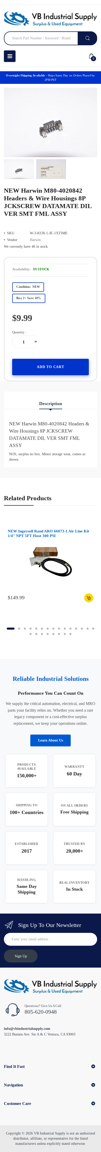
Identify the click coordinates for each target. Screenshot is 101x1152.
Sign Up (21, 956)
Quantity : (19, 332)
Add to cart (50, 367)
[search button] (87, 38)
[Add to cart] (88, 597)
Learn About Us (50, 740)
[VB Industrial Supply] (50, 18)
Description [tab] (50, 403)
